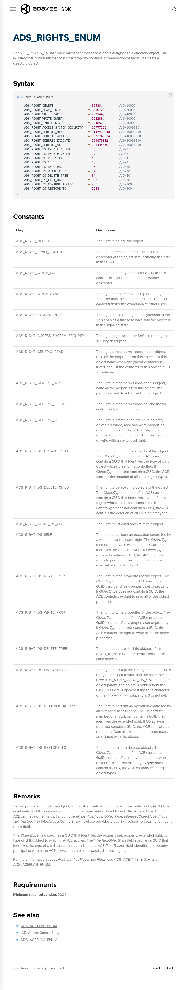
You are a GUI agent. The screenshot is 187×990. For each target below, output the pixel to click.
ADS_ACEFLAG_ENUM (31, 864)
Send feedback (163, 968)
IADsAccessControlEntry (60, 821)
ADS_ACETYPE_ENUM (132, 859)
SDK (66, 9)
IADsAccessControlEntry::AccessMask (43, 58)
